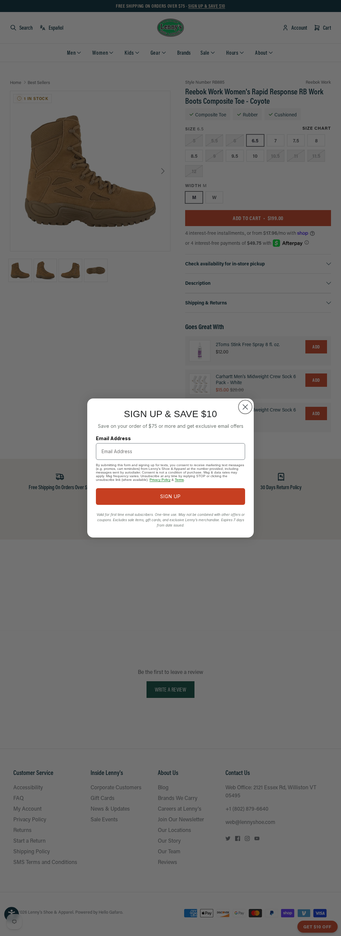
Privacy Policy (160, 480)
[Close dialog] (245, 407)
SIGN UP (170, 496)
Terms (179, 480)
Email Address (113, 438)
